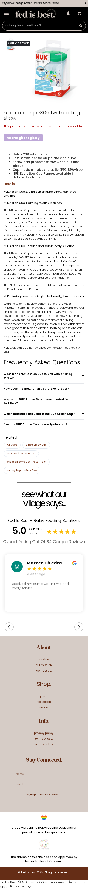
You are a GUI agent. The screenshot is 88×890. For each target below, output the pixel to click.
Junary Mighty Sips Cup (22, 470)
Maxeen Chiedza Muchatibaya (44, 563)
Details (9, 184)
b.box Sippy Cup (36, 445)
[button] (6, 14)
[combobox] (39, 26)
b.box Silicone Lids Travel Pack (26, 462)
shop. (44, 684)
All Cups (12, 445)
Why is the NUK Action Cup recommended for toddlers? (36, 401)
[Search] (81, 26)
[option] (52, 70)
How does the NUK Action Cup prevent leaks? (36, 389)
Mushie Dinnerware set (21, 454)
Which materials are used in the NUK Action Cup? (39, 414)
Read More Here (42, 3)
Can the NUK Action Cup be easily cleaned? (35, 425)
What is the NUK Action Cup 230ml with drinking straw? (38, 376)
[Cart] (79, 13)
